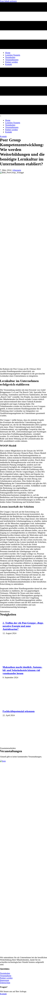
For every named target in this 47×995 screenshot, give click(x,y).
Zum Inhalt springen (8, 1)
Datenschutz (5, 983)
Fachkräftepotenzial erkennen (19, 711)
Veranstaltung (5, 976)
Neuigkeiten (5, 973)
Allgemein (16, 170)
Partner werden (6, 978)
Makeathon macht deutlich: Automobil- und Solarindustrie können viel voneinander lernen (22, 670)
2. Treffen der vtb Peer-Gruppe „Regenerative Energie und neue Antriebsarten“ (23, 626)
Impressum (4, 980)
